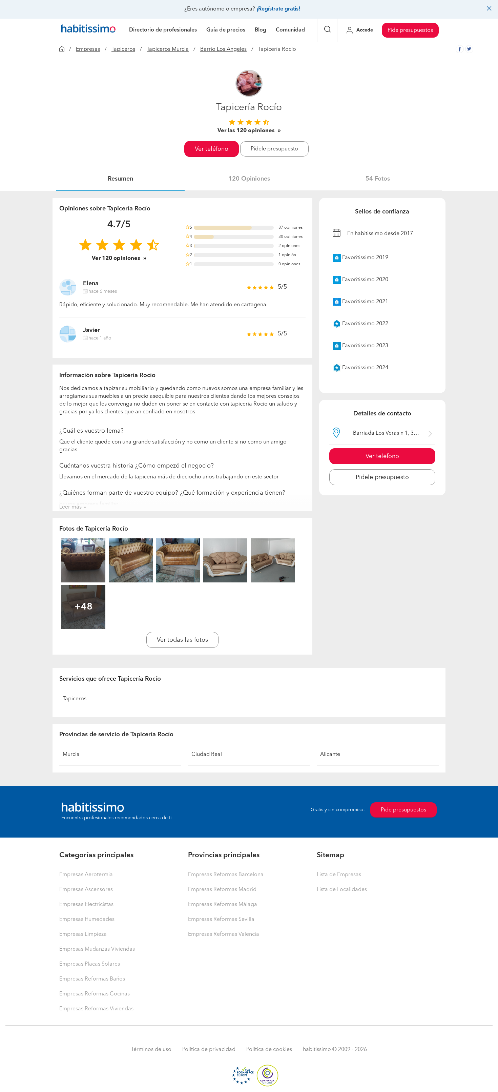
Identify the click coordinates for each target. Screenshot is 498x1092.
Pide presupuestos (410, 30)
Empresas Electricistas (86, 904)
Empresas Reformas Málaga (222, 904)
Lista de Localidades (342, 889)
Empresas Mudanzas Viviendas (97, 949)
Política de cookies (269, 1049)
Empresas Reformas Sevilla (221, 919)
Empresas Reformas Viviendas (96, 1009)
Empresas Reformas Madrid (222, 889)
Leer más (70, 507)
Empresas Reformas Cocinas (94, 994)
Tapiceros (123, 49)
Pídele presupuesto (274, 149)
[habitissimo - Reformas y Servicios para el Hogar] (88, 30)
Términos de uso (151, 1049)
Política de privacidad (208, 1049)
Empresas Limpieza (83, 934)
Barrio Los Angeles (223, 49)
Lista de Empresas (339, 875)
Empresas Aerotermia (86, 875)
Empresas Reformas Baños (92, 979)
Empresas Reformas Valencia (223, 934)
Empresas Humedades (87, 919)
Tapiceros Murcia (168, 49)
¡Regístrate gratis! (278, 9)
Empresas (88, 49)
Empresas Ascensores (86, 889)
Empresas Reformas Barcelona (226, 875)
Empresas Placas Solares (89, 964)
